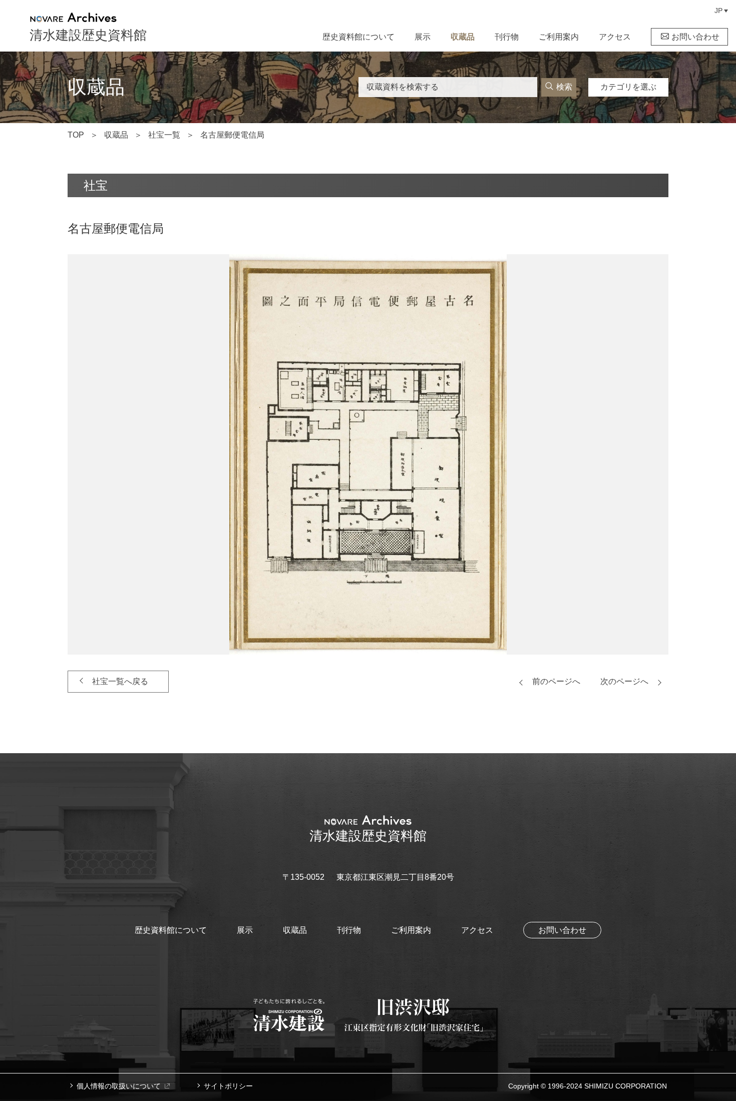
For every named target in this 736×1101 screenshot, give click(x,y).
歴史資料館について (358, 37)
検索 (564, 87)
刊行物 (507, 37)
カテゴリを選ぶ (628, 87)
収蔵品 (463, 37)
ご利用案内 (559, 37)
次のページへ (624, 681)
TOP (76, 135)
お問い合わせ (695, 37)
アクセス (615, 37)
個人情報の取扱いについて (119, 1086)
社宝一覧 (164, 135)
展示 (423, 37)
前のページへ (556, 681)
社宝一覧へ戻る (120, 681)
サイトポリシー (228, 1086)
